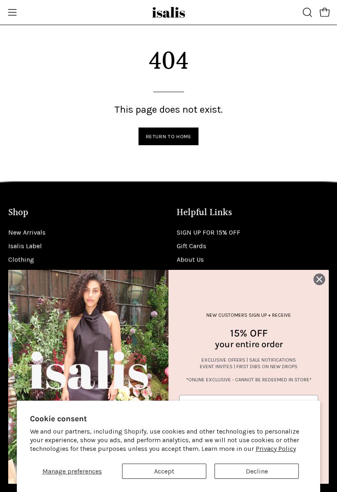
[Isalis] (168, 12)
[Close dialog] (319, 279)
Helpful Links (204, 213)
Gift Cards (191, 246)
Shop (18, 213)
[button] (306, 12)
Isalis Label (25, 246)
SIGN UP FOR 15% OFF (208, 232)
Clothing (21, 259)
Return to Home (169, 136)
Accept (164, 471)
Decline (257, 471)
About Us (190, 259)
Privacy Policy (276, 449)
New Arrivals (27, 232)
